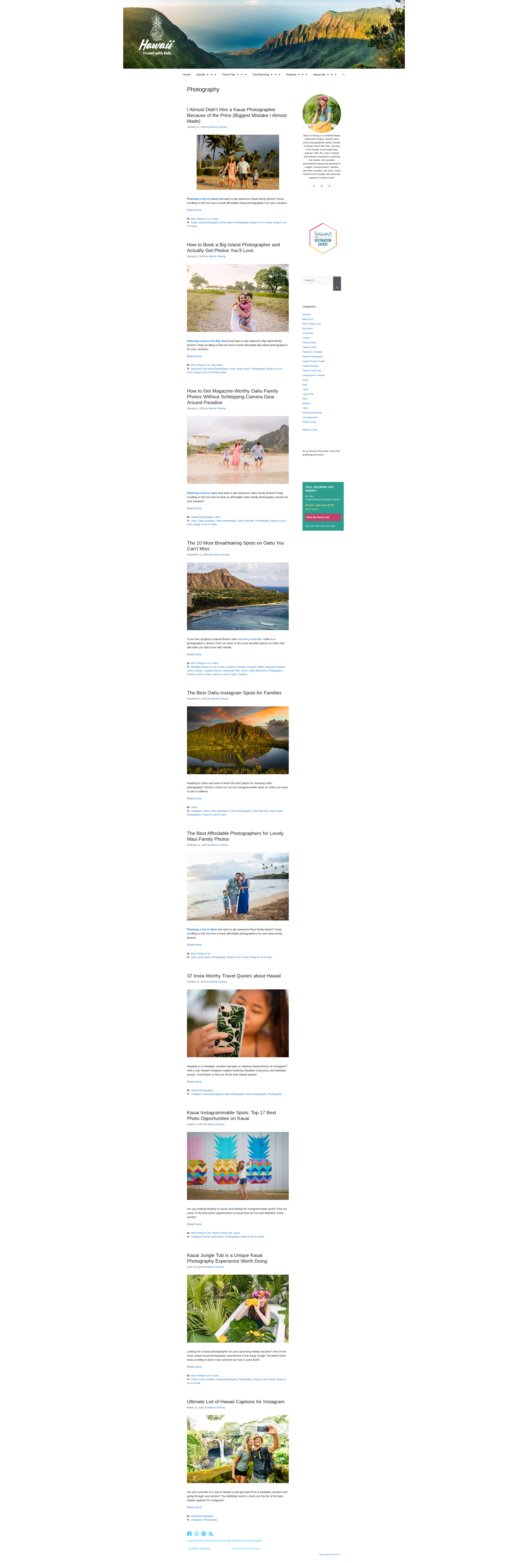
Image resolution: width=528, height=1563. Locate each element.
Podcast (291, 74)
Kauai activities (207, 1379)
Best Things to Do (201, 218)
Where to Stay (309, 429)
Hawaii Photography (202, 517)
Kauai (215, 218)
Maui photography (235, 1094)
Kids (304, 384)
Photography (241, 222)
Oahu (217, 517)
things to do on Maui (261, 957)
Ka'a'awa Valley (255, 667)
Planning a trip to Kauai (202, 198)
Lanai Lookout (195, 670)
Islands (200, 74)
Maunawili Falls (231, 670)
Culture (306, 338)
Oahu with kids (246, 520)
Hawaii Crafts (309, 347)
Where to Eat (309, 422)
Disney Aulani (309, 342)
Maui (193, 957)
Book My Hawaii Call (318, 517)
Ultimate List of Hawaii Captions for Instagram (235, 1401)
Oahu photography (226, 520)
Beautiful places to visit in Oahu (208, 667)
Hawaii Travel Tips (222, 1233)
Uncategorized (309, 417)
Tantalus (242, 674)
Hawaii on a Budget (312, 352)
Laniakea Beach (213, 670)
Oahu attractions (258, 670)
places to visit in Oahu (225, 674)
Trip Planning (260, 74)
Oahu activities (206, 520)
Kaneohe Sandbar (275, 667)
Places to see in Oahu (199, 674)
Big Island (217, 365)
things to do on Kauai (252, 1236)
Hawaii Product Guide (313, 361)
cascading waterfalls (249, 639)
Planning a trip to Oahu (202, 492)
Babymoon (307, 319)
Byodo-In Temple (236, 667)
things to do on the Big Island (210, 372)
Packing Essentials (312, 412)
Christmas (307, 333)
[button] (344, 74)
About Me (319, 74)
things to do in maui (238, 957)
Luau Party (308, 394)
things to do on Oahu (205, 524)
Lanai (305, 389)
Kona (233, 368)
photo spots (226, 222)
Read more (194, 209)
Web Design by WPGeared (329, 1555)
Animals (306, 314)
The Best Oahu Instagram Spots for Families (234, 692)
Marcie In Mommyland (249, 1540)
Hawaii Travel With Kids (224, 1540)
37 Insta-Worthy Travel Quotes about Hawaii (234, 975)
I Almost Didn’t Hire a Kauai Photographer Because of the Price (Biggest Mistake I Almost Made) (237, 115)
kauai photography (209, 222)
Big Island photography (215, 368)
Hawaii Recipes (310, 366)
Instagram (196, 811)
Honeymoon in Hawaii (313, 375)
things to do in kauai (261, 222)
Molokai (306, 403)
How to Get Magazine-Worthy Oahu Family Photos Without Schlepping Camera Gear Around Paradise (232, 396)
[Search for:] (317, 281)
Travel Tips (228, 74)
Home (187, 74)
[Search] (337, 284)
